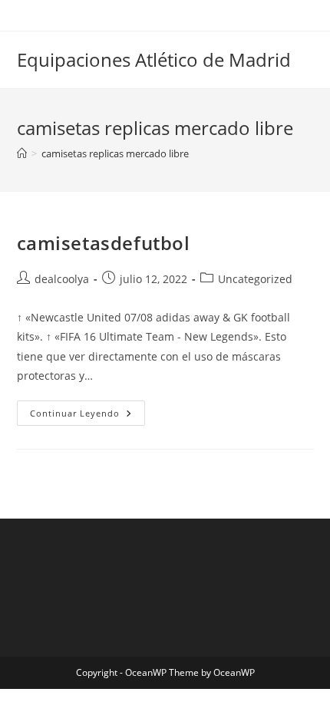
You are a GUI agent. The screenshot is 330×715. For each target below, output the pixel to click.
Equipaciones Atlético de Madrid (154, 59)
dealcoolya (62, 279)
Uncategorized (255, 279)
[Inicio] (22, 153)
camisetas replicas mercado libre (115, 153)
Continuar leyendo (87, 413)
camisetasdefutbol (103, 242)
